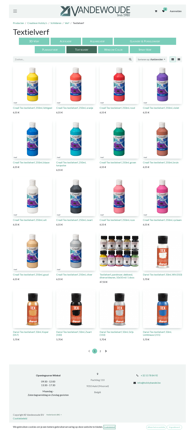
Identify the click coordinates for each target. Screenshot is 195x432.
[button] (151, 59)
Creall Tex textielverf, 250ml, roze (117, 219)
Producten (18, 23)
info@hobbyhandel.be (149, 382)
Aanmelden (176, 11)
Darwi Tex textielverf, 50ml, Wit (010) (162, 274)
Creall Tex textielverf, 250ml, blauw (31, 162)
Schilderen (56, 23)
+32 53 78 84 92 (149, 375)
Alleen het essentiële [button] (156, 427)
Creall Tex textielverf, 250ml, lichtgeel (32, 107)
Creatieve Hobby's (37, 23)
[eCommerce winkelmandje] (156, 11)
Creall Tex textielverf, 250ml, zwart (74, 219)
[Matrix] (173, 59)
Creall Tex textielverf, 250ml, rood (117, 107)
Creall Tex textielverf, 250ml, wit (30, 219)
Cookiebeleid (20, 418)
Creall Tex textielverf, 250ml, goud (31, 274)
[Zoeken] (130, 59)
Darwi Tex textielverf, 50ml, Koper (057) (31, 333)
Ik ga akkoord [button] (174, 427)
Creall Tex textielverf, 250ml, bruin (161, 162)
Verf (67, 23)
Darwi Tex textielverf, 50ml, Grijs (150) (117, 333)
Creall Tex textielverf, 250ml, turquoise (71, 164)
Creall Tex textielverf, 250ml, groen (118, 162)
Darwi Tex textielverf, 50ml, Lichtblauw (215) (157, 333)
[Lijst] (179, 59)
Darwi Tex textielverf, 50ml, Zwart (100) (74, 333)
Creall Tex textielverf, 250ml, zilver (74, 274)
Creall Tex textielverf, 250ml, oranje (74, 107)
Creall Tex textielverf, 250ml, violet (161, 107)
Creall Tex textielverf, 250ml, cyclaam (162, 219)
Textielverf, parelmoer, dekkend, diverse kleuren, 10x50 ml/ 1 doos (117, 276)
